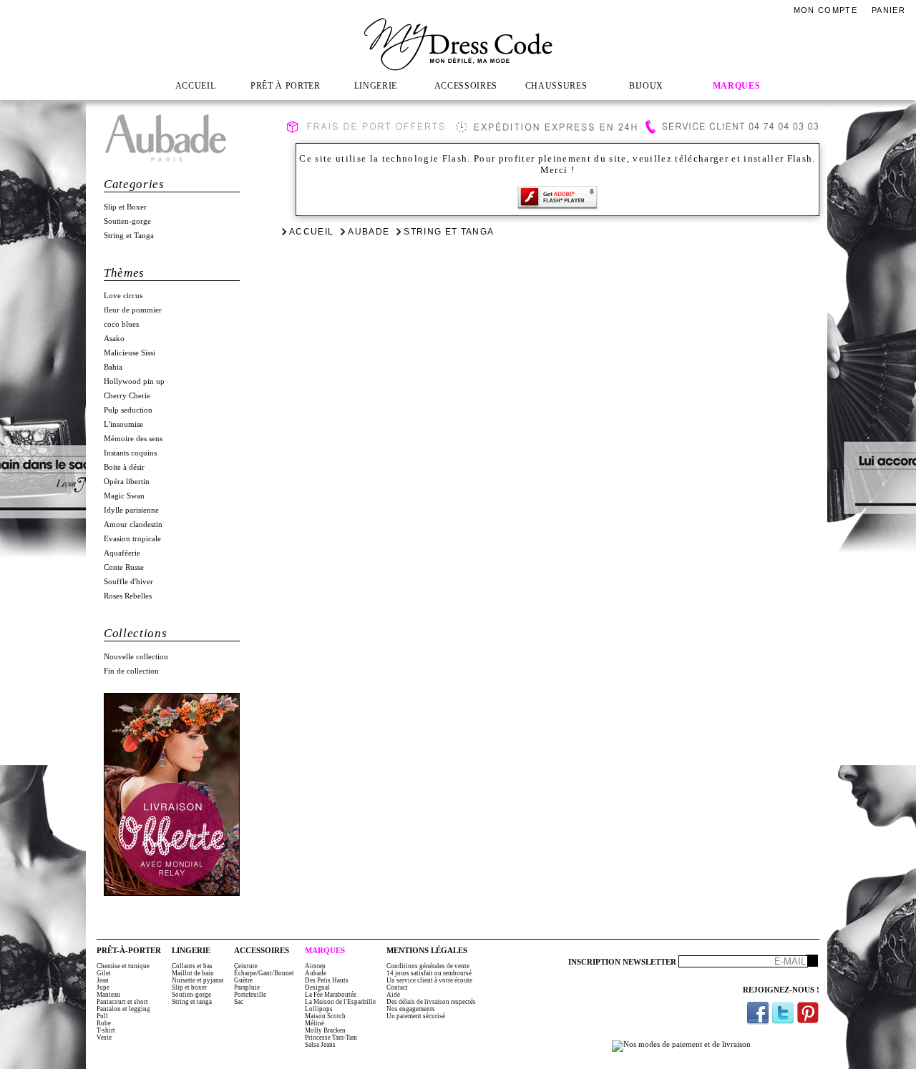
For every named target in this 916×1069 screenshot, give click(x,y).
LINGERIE (375, 86)
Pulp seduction (128, 410)
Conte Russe (124, 567)
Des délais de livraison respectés (431, 1001)
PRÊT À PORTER (285, 86)
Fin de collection (131, 671)
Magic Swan (124, 496)
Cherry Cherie (127, 396)
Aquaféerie (122, 553)
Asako (114, 339)
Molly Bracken (325, 1030)
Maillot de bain (193, 973)
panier (888, 10)
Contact (397, 987)
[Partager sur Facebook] (757, 1013)
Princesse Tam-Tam (331, 1037)
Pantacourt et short (122, 1001)
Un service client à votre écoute (429, 980)
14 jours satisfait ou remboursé (429, 973)
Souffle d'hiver (128, 582)
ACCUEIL (195, 86)
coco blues (121, 324)
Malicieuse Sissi (129, 353)
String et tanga (192, 1001)
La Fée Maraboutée (330, 994)
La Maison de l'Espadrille (340, 1001)
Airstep (315, 966)
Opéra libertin (127, 482)
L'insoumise (123, 424)
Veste (104, 1037)
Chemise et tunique (123, 966)
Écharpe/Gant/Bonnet (264, 973)
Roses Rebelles (128, 596)
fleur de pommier (133, 310)
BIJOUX (646, 86)
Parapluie (247, 987)
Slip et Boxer (125, 207)
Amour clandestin (133, 524)
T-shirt (106, 1030)
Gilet (104, 973)
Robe (104, 1023)
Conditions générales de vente (427, 966)
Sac (238, 1001)
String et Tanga (129, 236)
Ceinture (246, 966)
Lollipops (319, 1009)
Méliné (314, 1023)
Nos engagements (410, 1009)
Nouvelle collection (136, 657)
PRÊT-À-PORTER (129, 951)
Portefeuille (250, 994)
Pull (102, 1016)
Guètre (243, 980)
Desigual (317, 987)
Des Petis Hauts (327, 980)
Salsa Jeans (320, 1044)
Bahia (113, 367)
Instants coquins (130, 453)
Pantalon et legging (123, 1009)
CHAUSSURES (556, 86)
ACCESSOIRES (465, 86)
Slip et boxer (189, 987)
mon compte (825, 10)
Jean (103, 980)
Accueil (311, 232)
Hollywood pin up (134, 381)
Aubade (368, 232)
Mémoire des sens (133, 439)
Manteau (108, 994)
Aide (393, 994)
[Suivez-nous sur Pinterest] (807, 1013)
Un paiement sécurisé (415, 1016)
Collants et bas (192, 966)
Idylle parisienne (131, 510)
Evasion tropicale (132, 539)
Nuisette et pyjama (197, 980)
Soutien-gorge (127, 221)
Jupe (103, 987)
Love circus (123, 296)
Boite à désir (124, 467)
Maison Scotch (325, 1016)
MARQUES (737, 86)
